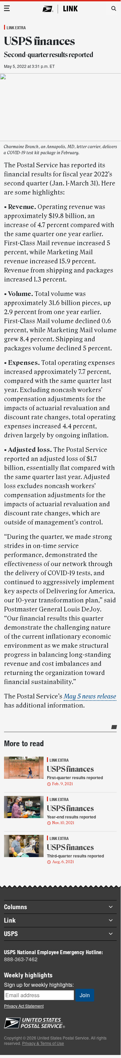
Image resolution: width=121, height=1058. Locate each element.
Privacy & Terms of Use (43, 1043)
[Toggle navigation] (7, 8)
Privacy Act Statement (24, 1006)
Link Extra (16, 27)
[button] (111, 8)
